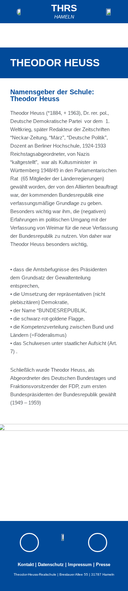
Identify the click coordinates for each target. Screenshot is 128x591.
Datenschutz (51, 564)
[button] (117, 35)
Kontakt (26, 564)
